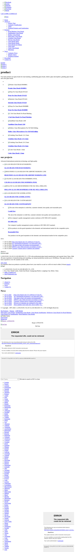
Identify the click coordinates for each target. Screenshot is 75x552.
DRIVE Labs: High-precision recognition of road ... (27, 247)
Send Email (4, 317)
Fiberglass (11, 49)
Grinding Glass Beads (14, 38)
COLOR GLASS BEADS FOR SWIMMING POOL (20, 182)
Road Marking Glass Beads (16, 31)
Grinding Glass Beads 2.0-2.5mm (18, 146)
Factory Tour (12, 23)
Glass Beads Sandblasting (38, 312)
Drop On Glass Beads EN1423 (17, 95)
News (6, 51)
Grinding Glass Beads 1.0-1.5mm (18, 139)
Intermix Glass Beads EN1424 (17, 102)
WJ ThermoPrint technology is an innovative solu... (27, 243)
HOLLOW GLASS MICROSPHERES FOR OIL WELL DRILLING (26, 189)
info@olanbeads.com (10, 274)
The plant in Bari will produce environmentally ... (26, 245)
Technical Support (13, 56)
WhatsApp (4, 319)
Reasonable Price (13, 232)
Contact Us (7, 59)
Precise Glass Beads (14, 40)
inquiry (69, 264)
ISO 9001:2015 (12, 221)
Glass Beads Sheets (13, 43)
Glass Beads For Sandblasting (9, 314)
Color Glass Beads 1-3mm (16, 153)
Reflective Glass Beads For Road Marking (59, 312)
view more (4, 263)
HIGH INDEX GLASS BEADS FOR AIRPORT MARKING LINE (25, 175)
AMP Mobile (19, 311)
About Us (7, 21)
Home (6, 20)
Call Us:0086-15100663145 (9, 13)
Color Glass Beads (13, 48)
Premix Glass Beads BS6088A (17, 88)
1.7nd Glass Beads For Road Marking (20, 117)
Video (10, 26)
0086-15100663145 (10, 272)
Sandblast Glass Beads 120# (16, 124)
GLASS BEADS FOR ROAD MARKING (17, 168)
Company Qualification (15, 25)
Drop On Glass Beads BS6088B (18, 110)
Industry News (12, 54)
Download (7, 58)
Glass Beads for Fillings (15, 45)
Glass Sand (11, 46)
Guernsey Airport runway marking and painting (26, 248)
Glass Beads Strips (13, 41)
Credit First (11, 211)
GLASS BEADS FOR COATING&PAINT (17, 204)
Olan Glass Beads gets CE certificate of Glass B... (26, 242)
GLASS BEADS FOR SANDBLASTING (17, 197)
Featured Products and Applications (18, 28)
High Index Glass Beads (15, 36)
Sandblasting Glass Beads (15, 33)
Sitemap (12, 311)
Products (6, 30)
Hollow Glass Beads (14, 35)
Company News (12, 53)
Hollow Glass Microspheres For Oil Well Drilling (23, 131)
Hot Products (4, 311)
